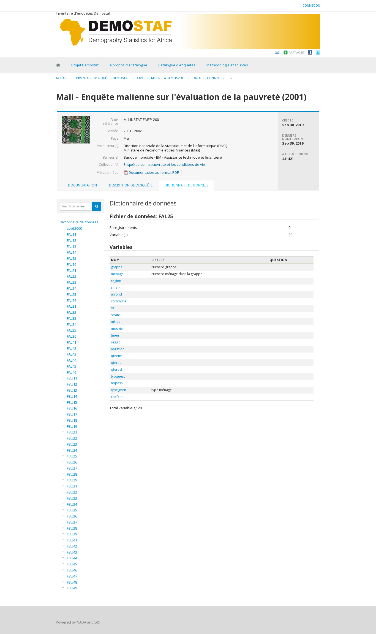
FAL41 (71, 342)
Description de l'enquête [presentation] (130, 185)
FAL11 (71, 234)
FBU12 (72, 384)
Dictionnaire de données (79, 222)
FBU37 (72, 522)
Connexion (311, 5)
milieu (115, 321)
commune (119, 301)
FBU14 (72, 396)
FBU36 (72, 516)
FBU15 (72, 402)
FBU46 (72, 570)
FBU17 (72, 414)
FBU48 (72, 582)
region (116, 280)
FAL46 (71, 372)
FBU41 (72, 540)
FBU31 (72, 486)
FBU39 (72, 534)
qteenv (116, 355)
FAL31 (71, 306)
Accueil (62, 78)
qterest (116, 369)
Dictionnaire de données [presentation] (186, 185)
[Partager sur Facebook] (310, 53)
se (113, 308)
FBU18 (72, 420)
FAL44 (71, 360)
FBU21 (72, 432)
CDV (140, 78)
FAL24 (71, 288)
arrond (116, 294)
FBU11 (72, 378)
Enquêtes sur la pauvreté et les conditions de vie (164, 164)
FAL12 (71, 240)
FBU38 (72, 528)
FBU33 (72, 498)
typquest (118, 376)
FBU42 (72, 546)
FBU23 (72, 444)
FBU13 (72, 390)
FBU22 (72, 438)
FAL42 (71, 348)
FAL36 (71, 336)
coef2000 (74, 228)
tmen (115, 335)
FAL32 (71, 312)
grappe (116, 267)
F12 (230, 78)
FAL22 (71, 276)
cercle (115, 287)
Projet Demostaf (85, 65)
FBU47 (72, 576)
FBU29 (72, 480)
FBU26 (72, 462)
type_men (118, 390)
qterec (116, 362)
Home (58, 65)
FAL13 (71, 246)
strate (115, 315)
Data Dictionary (206, 78)
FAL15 (71, 258)
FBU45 (72, 564)
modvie (117, 328)
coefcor (117, 396)
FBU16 (72, 408)
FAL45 (71, 366)
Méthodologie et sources (227, 65)
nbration (117, 349)
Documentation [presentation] (82, 185)
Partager (296, 52)
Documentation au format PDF (153, 172)
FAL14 (71, 252)
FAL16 (71, 264)
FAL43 (71, 354)
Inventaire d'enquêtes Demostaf (102, 78)
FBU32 (72, 492)
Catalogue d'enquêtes (176, 65)
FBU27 (72, 468)
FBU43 (72, 552)
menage (117, 274)
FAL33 (71, 318)
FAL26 (71, 300)
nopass (116, 383)
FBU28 (72, 474)
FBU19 (72, 426)
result (115, 342)
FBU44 (72, 558)
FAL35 (71, 330)
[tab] (82, 185)
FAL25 (71, 294)
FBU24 (72, 450)
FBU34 (72, 504)
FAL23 (71, 282)
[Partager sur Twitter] (318, 53)
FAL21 (71, 270)
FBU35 (72, 510)
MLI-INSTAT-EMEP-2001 (168, 78)
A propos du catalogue (128, 65)
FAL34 (71, 324)
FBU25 (72, 456)
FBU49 (72, 588)
